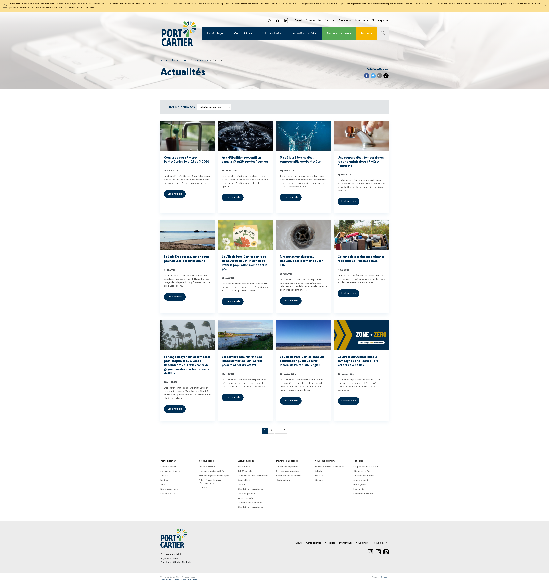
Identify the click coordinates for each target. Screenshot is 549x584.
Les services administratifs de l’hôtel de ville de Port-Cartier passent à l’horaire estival (242, 361)
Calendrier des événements (251, 503)
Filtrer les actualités (180, 107)
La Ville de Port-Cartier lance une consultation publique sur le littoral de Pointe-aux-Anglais (302, 361)
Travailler (319, 476)
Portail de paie (193, 580)
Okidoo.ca (385, 577)
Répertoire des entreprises (288, 476)
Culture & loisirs (271, 33)
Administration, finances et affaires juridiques (211, 481)
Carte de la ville (313, 20)
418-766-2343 (170, 554)
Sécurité (164, 476)
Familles (164, 480)
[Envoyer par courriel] (379, 75)
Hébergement (360, 485)
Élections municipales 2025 (211, 471)
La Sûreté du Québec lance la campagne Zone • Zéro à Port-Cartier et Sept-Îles (358, 361)
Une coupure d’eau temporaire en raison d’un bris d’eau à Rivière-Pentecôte (361, 161)
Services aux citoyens (170, 471)
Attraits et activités (362, 480)
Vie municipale (243, 33)
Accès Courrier (180, 580)
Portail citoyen (215, 33)
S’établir (318, 471)
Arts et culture (244, 467)
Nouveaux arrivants (339, 33)
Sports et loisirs (244, 480)
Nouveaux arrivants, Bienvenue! (329, 467)
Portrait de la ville (207, 467)
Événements (345, 20)
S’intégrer (319, 480)
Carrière (203, 488)
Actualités (330, 20)
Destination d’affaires (287, 461)
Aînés (163, 485)
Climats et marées (361, 471)
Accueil (298, 20)
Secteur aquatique (246, 494)
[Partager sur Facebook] (366, 75)
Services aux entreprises (287, 471)
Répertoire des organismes (250, 489)
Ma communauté (245, 498)
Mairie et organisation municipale (214, 476)
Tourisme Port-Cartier (363, 476)
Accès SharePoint (166, 580)
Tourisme (366, 33)
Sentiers (241, 485)
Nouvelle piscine (380, 20)
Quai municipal (283, 480)
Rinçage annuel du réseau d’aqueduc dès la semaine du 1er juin (301, 261)
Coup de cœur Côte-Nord (365, 467)
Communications (199, 60)
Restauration (359, 489)
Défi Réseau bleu (245, 471)
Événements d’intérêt (363, 494)
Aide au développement (287, 467)
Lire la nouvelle (175, 194)
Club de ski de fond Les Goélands (253, 476)
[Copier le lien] (386, 75)
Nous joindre (361, 20)
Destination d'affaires (304, 33)
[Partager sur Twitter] (373, 75)
